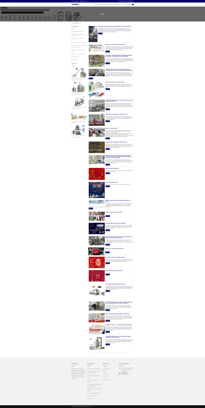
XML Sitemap (131, 406)
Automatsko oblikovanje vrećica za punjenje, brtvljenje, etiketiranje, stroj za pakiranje (118, 337)
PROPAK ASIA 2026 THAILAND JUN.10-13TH (116, 44)
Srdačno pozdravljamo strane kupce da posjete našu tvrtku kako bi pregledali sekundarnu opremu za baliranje (119, 303)
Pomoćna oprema (74, 59)
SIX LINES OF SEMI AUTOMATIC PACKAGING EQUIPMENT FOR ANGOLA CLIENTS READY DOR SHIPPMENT (119, 56)
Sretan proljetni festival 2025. (112, 168)
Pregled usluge (105, 379)
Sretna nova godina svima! (112, 182)
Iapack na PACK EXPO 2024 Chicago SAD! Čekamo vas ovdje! (118, 201)
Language (130, 1)
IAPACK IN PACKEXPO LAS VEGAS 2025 (115, 82)
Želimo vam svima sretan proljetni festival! (115, 257)
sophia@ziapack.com (85, 1)
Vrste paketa (114, 4)
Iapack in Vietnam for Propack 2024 (114, 212)
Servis (123, 4)
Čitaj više (100, 33)
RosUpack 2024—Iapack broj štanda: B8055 (115, 223)
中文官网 (125, 1)
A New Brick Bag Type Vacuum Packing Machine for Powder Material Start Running (119, 101)
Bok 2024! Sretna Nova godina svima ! (114, 270)
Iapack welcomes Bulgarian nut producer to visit (117, 114)
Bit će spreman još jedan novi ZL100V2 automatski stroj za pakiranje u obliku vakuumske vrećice (119, 237)
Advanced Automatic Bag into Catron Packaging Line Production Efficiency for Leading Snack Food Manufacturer (119, 70)
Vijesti (119, 4)
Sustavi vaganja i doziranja (76, 56)
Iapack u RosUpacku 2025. (112, 128)
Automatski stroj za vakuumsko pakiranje (78, 42)
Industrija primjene (104, 4)
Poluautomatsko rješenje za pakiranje (78, 54)
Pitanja (104, 376)
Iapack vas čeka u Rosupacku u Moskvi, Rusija (116, 142)
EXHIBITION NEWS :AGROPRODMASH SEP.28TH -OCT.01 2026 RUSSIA (114, 26)
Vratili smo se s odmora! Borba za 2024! (114, 248)
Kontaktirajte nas (128, 4)
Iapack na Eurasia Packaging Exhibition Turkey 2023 (117, 313)
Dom (95, 4)
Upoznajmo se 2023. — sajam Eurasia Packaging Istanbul (119, 324)
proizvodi (98, 4)
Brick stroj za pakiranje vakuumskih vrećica (115, 284)
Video (110, 4)
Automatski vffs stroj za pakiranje (77, 31)
